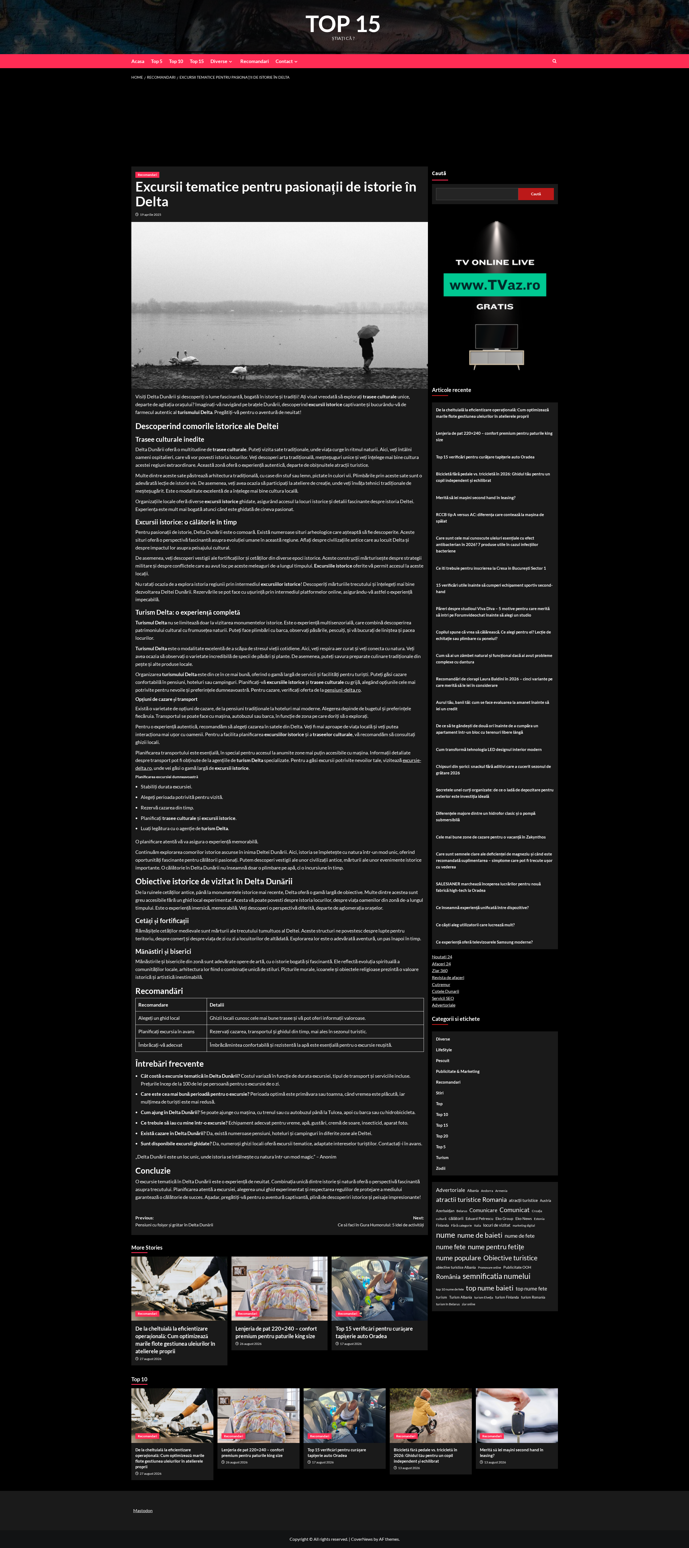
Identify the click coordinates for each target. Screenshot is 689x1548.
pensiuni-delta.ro (343, 690)
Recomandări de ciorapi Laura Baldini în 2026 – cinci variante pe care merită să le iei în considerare (494, 682)
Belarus (461, 1211)
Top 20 (442, 1136)
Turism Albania (460, 1297)
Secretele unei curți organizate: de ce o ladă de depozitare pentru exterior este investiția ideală (495, 793)
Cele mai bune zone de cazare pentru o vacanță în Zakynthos (491, 836)
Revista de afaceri (448, 977)
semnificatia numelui (496, 1276)
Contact (284, 61)
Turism (442, 1157)
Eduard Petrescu (479, 1218)
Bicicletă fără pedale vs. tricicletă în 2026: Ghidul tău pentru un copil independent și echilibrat (493, 477)
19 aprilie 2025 (150, 215)
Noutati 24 (442, 956)
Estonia (539, 1219)
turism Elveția (483, 1297)
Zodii (440, 1168)
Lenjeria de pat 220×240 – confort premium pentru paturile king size (494, 436)
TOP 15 (343, 23)
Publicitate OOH (517, 1267)
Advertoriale (443, 1005)
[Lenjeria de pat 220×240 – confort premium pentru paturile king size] (279, 1289)
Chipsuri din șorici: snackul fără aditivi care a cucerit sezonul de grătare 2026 (493, 769)
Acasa (137, 61)
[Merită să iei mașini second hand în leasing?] (517, 1415)
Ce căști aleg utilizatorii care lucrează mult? (475, 924)
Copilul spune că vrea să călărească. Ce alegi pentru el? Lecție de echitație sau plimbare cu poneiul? (493, 635)
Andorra (487, 1191)
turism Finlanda (507, 1297)
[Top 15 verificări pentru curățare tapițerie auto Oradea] (380, 1289)
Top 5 (156, 61)
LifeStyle (444, 1050)
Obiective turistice (510, 1258)
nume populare (458, 1258)
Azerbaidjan (445, 1211)
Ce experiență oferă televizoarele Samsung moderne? (484, 942)
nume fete (451, 1247)
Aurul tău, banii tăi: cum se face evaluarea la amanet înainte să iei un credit (492, 705)
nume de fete (520, 1236)
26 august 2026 (251, 1344)
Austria (545, 1201)
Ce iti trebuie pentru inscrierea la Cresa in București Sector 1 (491, 568)
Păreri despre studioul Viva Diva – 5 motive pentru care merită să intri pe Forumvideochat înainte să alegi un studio (493, 611)
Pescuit (442, 1060)
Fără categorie (461, 1226)
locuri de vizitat (497, 1225)
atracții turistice (523, 1200)
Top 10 (176, 61)
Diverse (218, 61)
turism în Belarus (448, 1304)
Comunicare (483, 1210)
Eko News (523, 1218)
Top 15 (197, 61)
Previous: (174, 1221)
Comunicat (515, 1209)
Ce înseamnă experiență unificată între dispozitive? (482, 907)
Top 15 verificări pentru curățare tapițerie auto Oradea (485, 456)
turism (441, 1297)
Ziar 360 (440, 970)
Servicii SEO (443, 998)
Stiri (440, 1093)
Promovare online (489, 1267)
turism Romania (533, 1297)
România (448, 1277)
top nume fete (531, 1288)
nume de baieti (479, 1235)
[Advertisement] (344, 123)
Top (439, 1103)
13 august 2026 (409, 1468)
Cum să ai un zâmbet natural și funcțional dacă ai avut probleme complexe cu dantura (494, 658)
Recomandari (254, 61)
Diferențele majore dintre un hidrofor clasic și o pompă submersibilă (485, 816)
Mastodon (143, 1510)
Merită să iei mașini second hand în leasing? (475, 497)
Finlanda (442, 1225)
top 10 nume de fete (450, 1289)
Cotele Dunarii (445, 991)
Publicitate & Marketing (458, 1071)
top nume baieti (490, 1288)
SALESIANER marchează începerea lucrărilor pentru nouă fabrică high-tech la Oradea (488, 887)
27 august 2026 (150, 1359)
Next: (381, 1221)
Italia (477, 1226)
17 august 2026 (351, 1344)
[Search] (554, 61)
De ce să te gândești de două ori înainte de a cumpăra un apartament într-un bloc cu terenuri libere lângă (487, 729)
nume (445, 1235)
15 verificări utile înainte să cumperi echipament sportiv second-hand (494, 588)
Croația (537, 1211)
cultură (441, 1219)
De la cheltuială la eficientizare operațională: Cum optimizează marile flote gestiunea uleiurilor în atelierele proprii (492, 413)
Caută (439, 173)
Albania (473, 1191)
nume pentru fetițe (496, 1247)
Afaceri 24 (441, 963)
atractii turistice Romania (471, 1199)
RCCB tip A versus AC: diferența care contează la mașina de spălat (490, 517)
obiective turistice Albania (456, 1267)
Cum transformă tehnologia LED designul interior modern (489, 749)
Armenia (501, 1191)
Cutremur (441, 984)
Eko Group (504, 1218)
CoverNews (362, 1539)
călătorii (456, 1218)
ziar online (468, 1304)
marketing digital (524, 1225)
